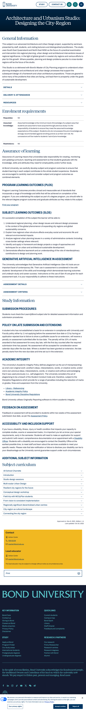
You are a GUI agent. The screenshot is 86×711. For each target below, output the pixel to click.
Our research (49, 642)
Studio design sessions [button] (13, 479)
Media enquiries (8, 626)
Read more (65, 675)
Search (75, 4)
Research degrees (51, 650)
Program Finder (8, 645)
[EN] (69, 4)
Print (8, 573)
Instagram (12, 686)
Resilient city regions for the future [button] (18, 488)
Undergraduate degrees (11, 656)
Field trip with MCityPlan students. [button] (18, 496)
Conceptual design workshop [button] (16, 492)
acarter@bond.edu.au (16, 544)
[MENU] (81, 4)
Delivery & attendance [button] (16, 95)
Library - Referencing (15, 388)
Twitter (26, 686)
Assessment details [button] (15, 284)
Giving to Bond (8, 621)
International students (11, 650)
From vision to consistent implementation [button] (21, 501)
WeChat (30, 686)
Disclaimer (6, 631)
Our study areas (8, 647)
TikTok (17, 686)
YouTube (21, 686)
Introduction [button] (8, 475)
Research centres (51, 647)
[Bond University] (9, 4)
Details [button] (7, 87)
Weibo (35, 686)
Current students (50, 615)
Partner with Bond (51, 653)
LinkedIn (8, 686)
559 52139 (12, 541)
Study (42, 4)
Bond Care (6, 615)
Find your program (10, 205)
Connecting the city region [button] (14, 513)
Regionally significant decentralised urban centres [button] (25, 505)
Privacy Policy (7, 629)
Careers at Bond (8, 623)
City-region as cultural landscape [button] (17, 509)
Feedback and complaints (54, 629)
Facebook (3, 686)
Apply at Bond (7, 642)
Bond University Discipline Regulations (23, 394)
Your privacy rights (15, 706)
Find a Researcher (51, 645)
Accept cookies (60, 706)
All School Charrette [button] (12, 471)
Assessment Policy (39, 416)
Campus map (49, 618)
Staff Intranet (49, 626)
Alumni (47, 656)
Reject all (76, 706)
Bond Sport (48, 621)
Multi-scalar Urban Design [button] (14, 483)
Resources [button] (9, 102)
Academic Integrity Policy (17, 391)
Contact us (57, 4)
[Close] (82, 697)
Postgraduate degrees (11, 653)
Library (47, 623)
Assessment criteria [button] (15, 292)
